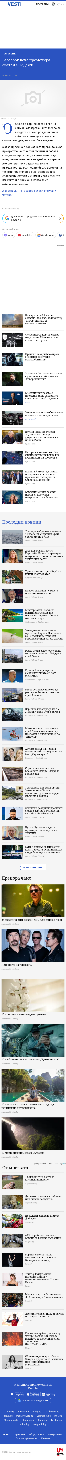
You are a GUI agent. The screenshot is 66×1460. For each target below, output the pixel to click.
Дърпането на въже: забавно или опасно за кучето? (43, 1198)
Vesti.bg (14, 4)
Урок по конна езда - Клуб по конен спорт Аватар (43, 572)
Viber (10, 235)
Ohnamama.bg (11, 1420)
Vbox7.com (23, 1411)
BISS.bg (58, 1415)
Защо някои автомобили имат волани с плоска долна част (44, 414)
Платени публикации (26, 1438)
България (29, 715)
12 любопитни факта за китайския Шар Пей (39, 1178)
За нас (6, 1434)
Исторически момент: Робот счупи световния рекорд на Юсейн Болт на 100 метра (43, 454)
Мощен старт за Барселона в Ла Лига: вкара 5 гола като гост (44, 1296)
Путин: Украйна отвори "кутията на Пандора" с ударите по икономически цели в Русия (41, 436)
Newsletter (27, 235)
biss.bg (27, 402)
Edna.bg (24, 1424)
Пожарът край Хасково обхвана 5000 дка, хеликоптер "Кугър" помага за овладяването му (43, 319)
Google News (47, 235)
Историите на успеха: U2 (17, 964)
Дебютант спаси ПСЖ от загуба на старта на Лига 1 (44, 1315)
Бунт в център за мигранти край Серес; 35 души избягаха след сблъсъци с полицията (43, 849)
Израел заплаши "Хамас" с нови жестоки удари (41, 592)
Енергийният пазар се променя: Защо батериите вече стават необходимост (41, 395)
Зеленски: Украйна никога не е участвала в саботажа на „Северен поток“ (43, 376)
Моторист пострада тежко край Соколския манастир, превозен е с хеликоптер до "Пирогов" (42, 732)
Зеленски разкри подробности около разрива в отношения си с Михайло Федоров (44, 810)
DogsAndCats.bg (24, 1415)
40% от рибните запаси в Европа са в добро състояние (43, 1236)
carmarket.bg (30, 419)
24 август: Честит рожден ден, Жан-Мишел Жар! (32, 919)
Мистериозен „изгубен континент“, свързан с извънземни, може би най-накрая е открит (42, 614)
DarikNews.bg (52, 1411)
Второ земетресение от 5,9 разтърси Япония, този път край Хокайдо (42, 692)
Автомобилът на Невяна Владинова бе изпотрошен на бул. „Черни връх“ (43, 751)
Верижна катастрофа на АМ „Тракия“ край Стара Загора (42, 710)
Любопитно (30, 622)
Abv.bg (10, 1411)
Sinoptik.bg (28, 1420)
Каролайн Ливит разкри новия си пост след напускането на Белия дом (41, 494)
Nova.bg (8, 1415)
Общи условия (36, 1434)
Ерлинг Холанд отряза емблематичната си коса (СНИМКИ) (40, 672)
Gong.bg (37, 1411)
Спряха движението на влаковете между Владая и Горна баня (42, 770)
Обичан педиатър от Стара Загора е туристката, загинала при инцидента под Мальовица (44, 1360)
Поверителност (55, 1434)
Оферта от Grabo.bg (33, 577)
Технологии (9, 53)
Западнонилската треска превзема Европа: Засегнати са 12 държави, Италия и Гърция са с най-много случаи (44, 634)
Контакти (45, 1438)
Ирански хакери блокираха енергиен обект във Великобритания (42, 356)
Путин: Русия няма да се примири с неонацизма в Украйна (41, 830)
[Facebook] (33, 1442)
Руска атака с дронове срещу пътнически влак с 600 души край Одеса (43, 653)
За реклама (19, 1434)
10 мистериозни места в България (23, 1152)
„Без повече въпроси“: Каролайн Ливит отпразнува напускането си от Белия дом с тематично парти (44, 555)
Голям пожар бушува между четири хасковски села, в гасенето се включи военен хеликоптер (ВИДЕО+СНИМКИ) (42, 1338)
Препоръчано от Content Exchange (48, 1164)
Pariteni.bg (56, 1420)
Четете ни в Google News (35, 1400)
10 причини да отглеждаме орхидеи (24, 1014)
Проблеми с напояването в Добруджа (42, 1217)
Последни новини (21, 522)
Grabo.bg (42, 1420)
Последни (42, 4)
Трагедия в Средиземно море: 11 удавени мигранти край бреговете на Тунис (43, 534)
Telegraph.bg (39, 1424)
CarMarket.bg (44, 1415)
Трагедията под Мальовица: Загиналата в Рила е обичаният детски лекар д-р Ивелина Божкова (42, 792)
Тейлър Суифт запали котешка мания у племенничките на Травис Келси (42, 1278)
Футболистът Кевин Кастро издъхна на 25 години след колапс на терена (42, 337)
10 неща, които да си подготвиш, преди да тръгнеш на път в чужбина (28, 1106)
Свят (27, 540)
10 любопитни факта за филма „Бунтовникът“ (30, 1059)
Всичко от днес (33, 867)
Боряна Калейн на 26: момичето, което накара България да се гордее (40, 1257)
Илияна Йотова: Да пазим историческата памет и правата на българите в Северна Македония (41, 475)
